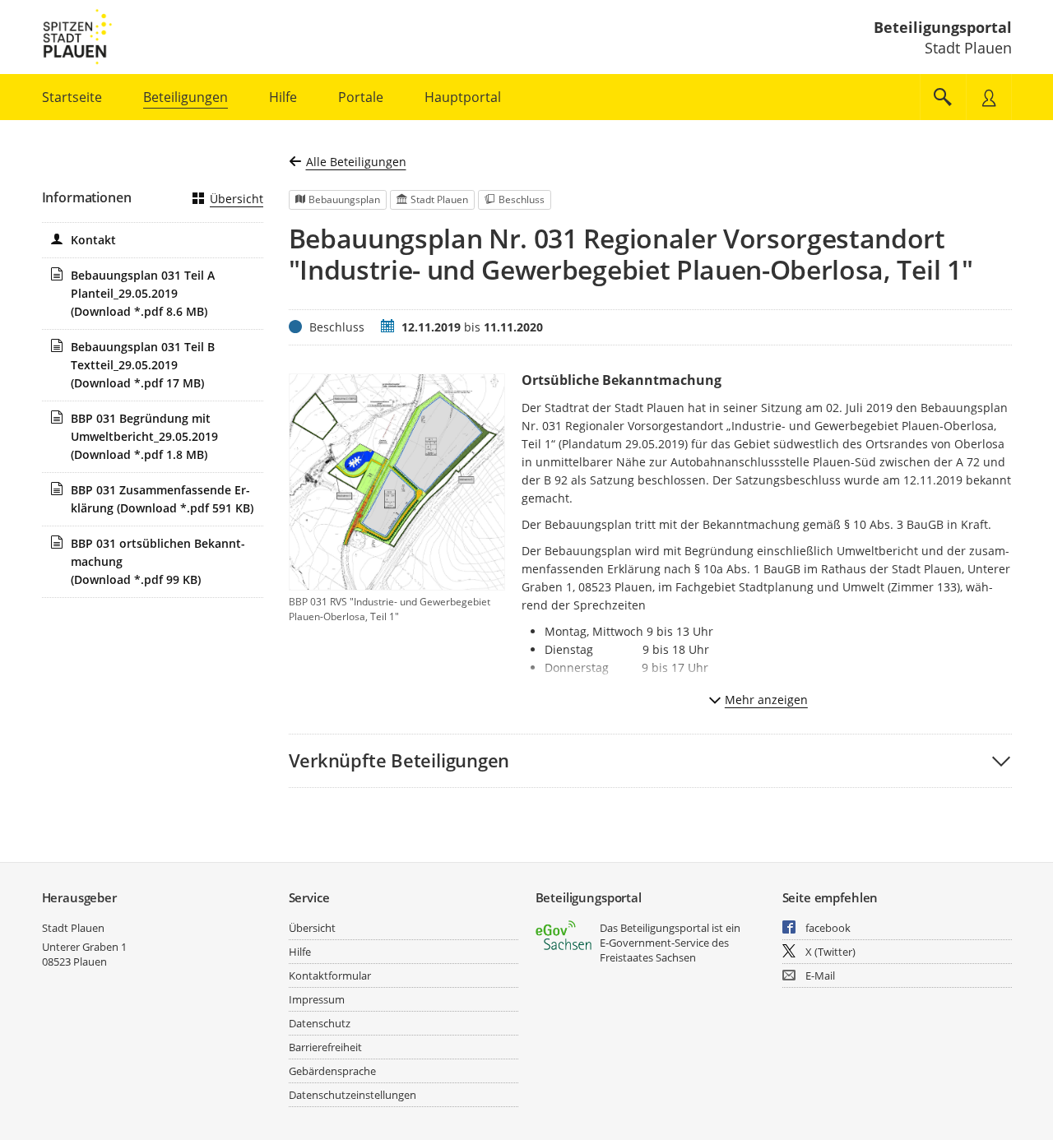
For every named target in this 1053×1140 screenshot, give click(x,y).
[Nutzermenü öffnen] (989, 97)
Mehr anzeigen (766, 699)
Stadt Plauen (73, 927)
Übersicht (236, 198)
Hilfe (300, 951)
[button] (650, 760)
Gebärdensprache (332, 1071)
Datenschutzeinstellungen (352, 1094)
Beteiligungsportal (943, 27)
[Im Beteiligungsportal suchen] (943, 97)
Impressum (317, 999)
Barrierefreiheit (325, 1047)
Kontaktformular (330, 975)
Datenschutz (319, 1023)
